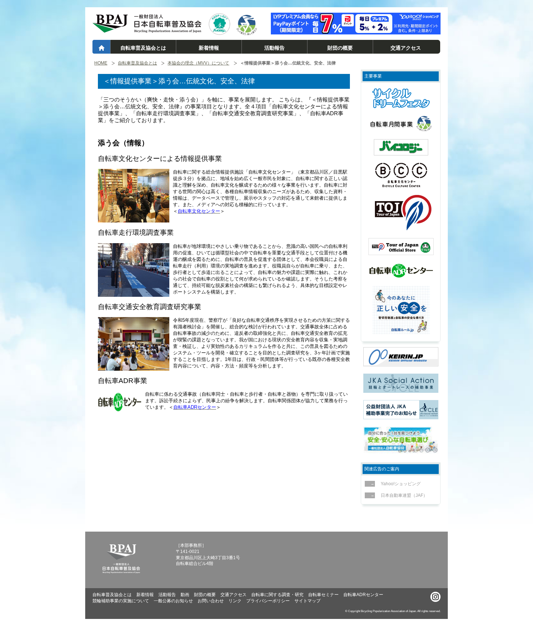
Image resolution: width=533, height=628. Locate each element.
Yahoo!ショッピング (401, 483)
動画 (185, 594)
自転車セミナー (323, 594)
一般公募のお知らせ (173, 600)
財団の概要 (340, 48)
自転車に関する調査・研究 (277, 594)
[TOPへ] (146, 29)
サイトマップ (307, 600)
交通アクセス (406, 48)
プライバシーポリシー (268, 600)
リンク (234, 600)
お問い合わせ (211, 600)
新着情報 (209, 48)
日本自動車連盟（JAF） (404, 495)
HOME (100, 63)
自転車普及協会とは (143, 48)
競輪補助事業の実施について (120, 600)
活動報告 (274, 48)
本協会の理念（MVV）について (198, 63)
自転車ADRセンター (363, 594)
